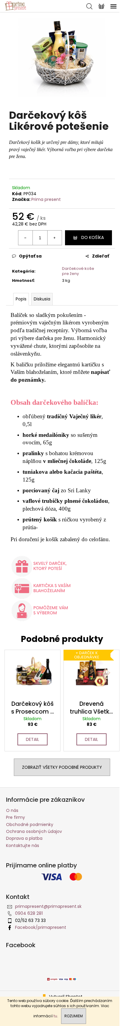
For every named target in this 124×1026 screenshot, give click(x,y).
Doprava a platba (24, 838)
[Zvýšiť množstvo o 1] (54, 238)
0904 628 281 (29, 913)
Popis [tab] (21, 299)
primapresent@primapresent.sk (48, 906)
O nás (12, 810)
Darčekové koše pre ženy (78, 271)
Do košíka (92, 237)
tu (55, 1016)
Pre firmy (15, 817)
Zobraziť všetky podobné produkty (62, 767)
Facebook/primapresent (40, 927)
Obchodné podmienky (29, 825)
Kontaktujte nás (22, 846)
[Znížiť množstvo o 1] (25, 238)
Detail (32, 739)
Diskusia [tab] (42, 299)
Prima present (46, 199)
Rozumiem (73, 1016)
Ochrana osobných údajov (34, 831)
